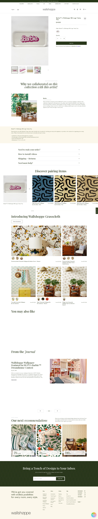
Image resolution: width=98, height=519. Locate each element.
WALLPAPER (21, 3)
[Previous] (40, 410)
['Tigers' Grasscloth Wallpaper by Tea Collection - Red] (47, 299)
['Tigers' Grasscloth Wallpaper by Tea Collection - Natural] (39, 299)
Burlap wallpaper (46, 503)
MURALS (38, 3)
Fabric (44, 509)
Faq (67, 494)
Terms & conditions (70, 498)
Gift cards (60, 503)
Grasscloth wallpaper (45, 501)
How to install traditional (71, 502)
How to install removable (71, 500)
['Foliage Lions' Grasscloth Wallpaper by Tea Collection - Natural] (64, 299)
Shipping (60, 494)
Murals (44, 505)
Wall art (44, 507)
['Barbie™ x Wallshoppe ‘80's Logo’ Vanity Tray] (58, 31)
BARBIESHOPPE (58, 3)
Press (52, 504)
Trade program (53, 496)
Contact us (68, 496)
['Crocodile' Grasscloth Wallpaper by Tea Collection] (13, 299)
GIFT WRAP (66, 3)
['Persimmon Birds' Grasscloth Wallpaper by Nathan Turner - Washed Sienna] (21, 258)
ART (44, 3)
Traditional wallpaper (45, 494)
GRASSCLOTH (30, 3)
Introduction (53, 494)
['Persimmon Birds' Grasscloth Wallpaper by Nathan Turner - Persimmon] (17, 258)
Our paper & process (53, 501)
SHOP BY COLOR (75, 3)
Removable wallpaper (45, 498)
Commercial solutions (53, 498)
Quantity (58, 35)
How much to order (61, 500)
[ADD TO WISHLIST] (85, 18)
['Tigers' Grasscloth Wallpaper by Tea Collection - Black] (43, 299)
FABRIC (50, 3)
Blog (51, 506)
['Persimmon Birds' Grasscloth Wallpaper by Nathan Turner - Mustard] (13, 258)
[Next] (57, 410)
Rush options (61, 498)
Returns (60, 496)
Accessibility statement (70, 504)
